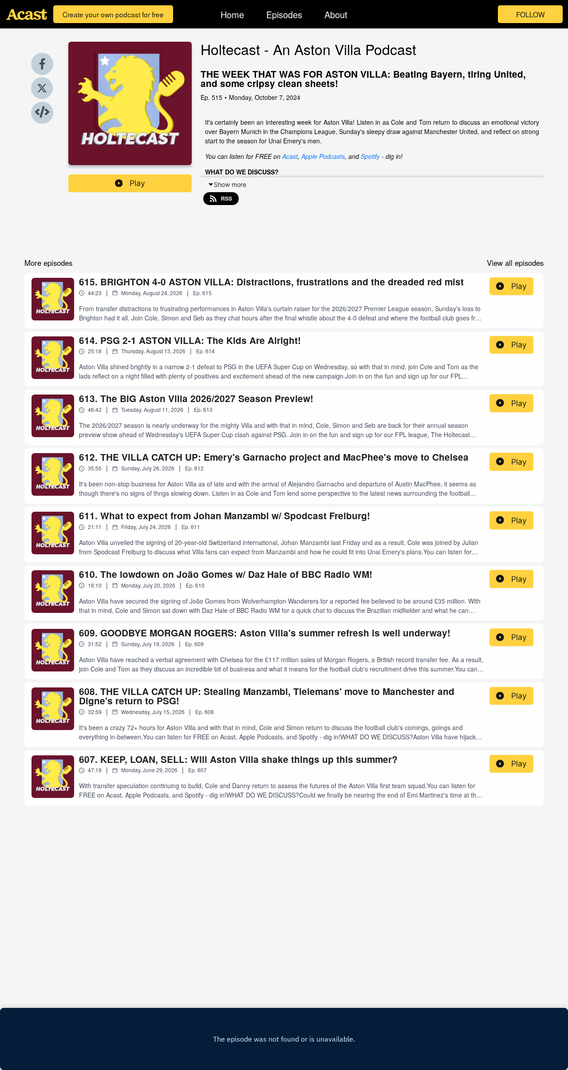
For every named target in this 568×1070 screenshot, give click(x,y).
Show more (230, 184)
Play (137, 183)
